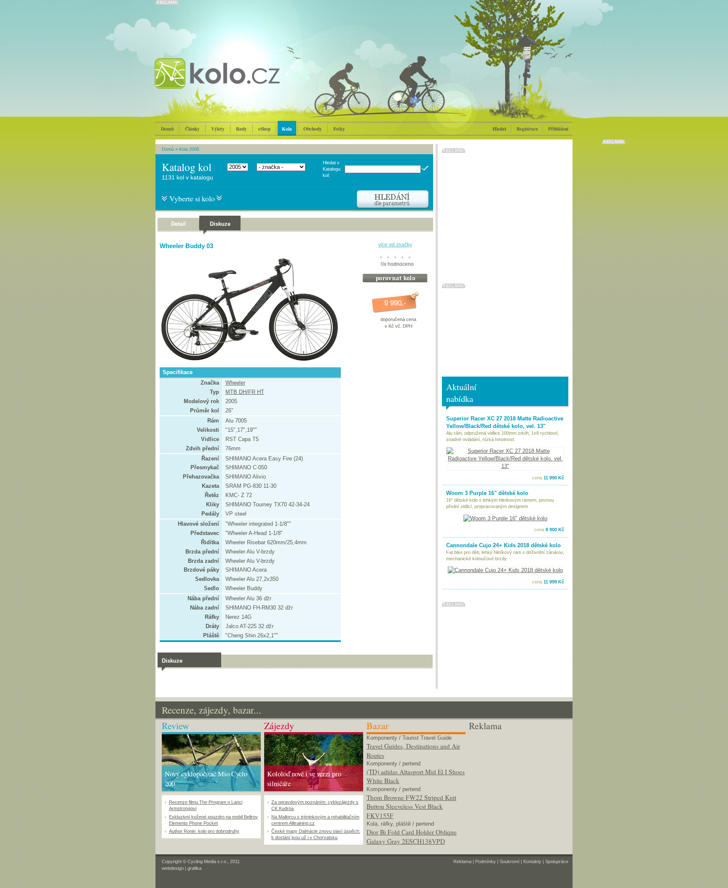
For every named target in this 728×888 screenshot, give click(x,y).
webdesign (173, 868)
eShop (264, 128)
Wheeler (235, 383)
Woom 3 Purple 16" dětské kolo (487, 493)
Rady (241, 128)
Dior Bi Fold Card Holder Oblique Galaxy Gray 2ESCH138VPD (412, 836)
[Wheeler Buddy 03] (248, 359)
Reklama (462, 861)
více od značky (395, 244)
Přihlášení (558, 128)
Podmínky (485, 861)
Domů (167, 128)
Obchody (312, 128)
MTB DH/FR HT (244, 392)
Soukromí (509, 861)
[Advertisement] (518, 784)
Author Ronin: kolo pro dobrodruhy (204, 831)
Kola (287, 128)
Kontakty (532, 861)
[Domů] (239, 82)
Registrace (527, 128)
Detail (178, 224)
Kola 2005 (189, 149)
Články (192, 128)
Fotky (339, 128)
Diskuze (220, 224)
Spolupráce (556, 861)
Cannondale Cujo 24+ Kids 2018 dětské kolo (503, 545)
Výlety (218, 128)
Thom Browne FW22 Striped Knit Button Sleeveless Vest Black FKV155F (411, 806)
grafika (194, 868)
